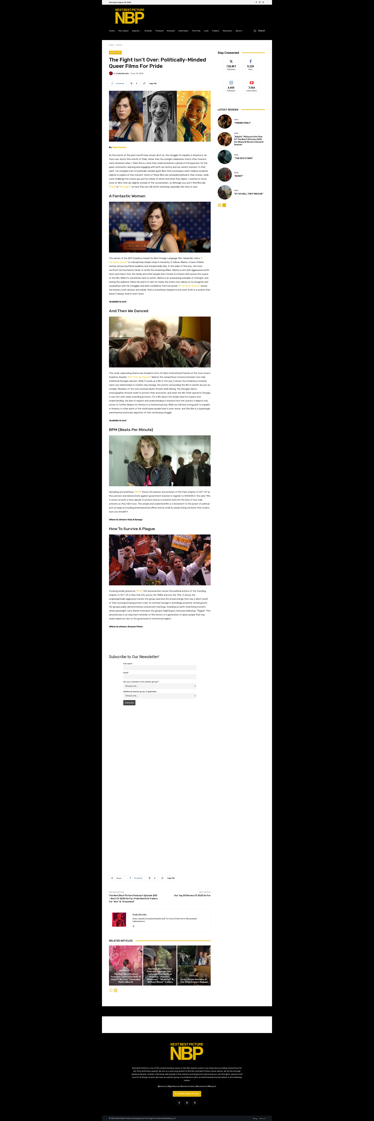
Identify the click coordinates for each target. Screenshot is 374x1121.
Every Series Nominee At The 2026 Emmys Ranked (194, 980)
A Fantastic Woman (189, 286)
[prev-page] (111, 990)
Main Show (159, 965)
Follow (231, 60)
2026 (236, 119)
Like (250, 60)
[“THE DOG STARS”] (225, 157)
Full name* (128, 664)
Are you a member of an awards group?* (141, 682)
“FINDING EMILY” (242, 123)
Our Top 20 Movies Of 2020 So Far (192, 895)
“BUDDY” (238, 176)
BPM (138, 492)
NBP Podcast (125, 970)
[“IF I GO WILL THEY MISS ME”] (225, 192)
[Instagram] (260, 2)
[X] (263, 2)
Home (111, 45)
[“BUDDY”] (225, 174)
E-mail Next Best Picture (187, 1093)
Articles (119, 45)
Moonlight (125, 186)
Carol (112, 186)
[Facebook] (256, 2)
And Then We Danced (139, 377)
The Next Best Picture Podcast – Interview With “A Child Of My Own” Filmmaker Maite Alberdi (126, 978)
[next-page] (115, 990)
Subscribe (251, 81)
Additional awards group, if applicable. (140, 691)
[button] (258, 30)
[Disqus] (160, 748)
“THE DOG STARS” (243, 158)
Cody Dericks (122, 73)
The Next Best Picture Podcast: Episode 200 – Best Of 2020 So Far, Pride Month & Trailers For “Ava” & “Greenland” (133, 898)
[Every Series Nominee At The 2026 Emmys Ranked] (194, 965)
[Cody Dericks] (111, 73)
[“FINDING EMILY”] (225, 121)
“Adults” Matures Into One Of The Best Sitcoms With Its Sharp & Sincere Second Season (248, 140)
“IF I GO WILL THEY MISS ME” (249, 193)
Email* (126, 673)
